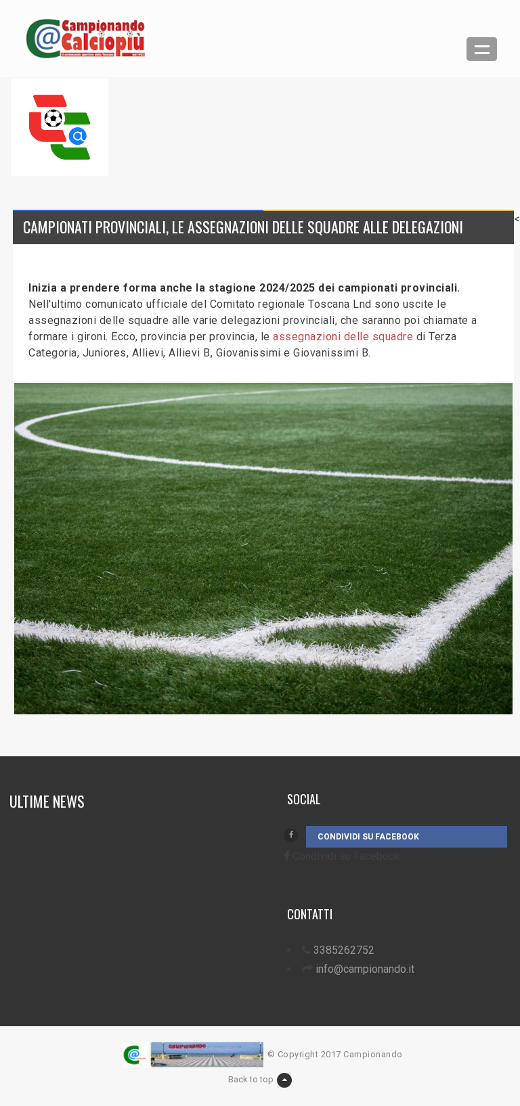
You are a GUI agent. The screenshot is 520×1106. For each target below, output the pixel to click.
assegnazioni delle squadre (343, 336)
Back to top (251, 1079)
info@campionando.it (365, 969)
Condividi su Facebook (368, 837)
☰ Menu (482, 49)
